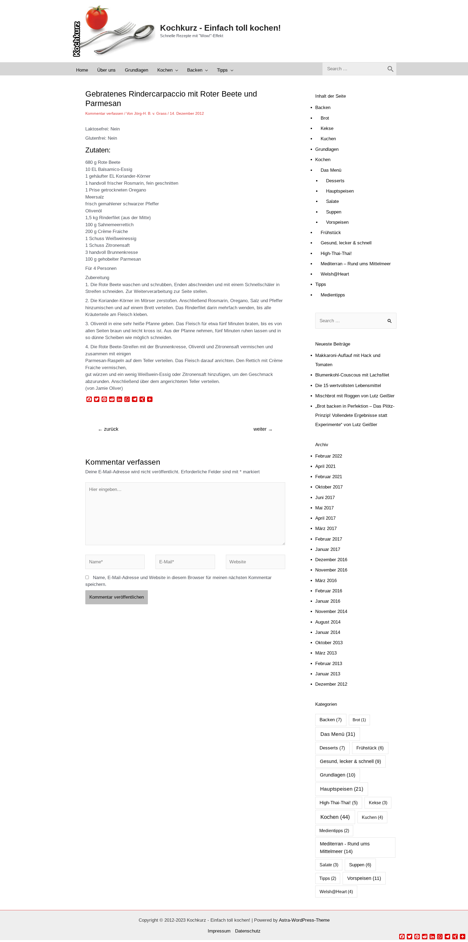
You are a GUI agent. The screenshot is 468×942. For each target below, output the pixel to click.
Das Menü (331, 170)
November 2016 (331, 570)
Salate (332, 201)
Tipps (320, 284)
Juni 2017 (325, 497)
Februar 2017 (328, 539)
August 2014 (327, 622)
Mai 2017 (324, 507)
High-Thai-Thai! (336, 253)
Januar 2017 (327, 549)
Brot (325, 118)
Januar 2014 (327, 632)
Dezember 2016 (331, 559)
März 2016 (326, 580)
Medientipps (333, 295)
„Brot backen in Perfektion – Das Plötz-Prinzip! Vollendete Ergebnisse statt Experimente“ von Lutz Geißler (355, 415)
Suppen (333, 212)
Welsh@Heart (335, 274)
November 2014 (331, 611)
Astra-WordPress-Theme (304, 920)
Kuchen (328, 138)
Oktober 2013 (329, 642)
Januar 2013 (327, 673)
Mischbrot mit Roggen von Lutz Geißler (355, 395)
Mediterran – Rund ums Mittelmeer (356, 263)
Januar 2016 (327, 601)
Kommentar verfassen (104, 113)
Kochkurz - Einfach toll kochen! (220, 27)
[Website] (255, 563)
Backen (322, 107)
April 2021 (325, 466)
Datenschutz (248, 931)
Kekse (327, 128)
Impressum (219, 931)
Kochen (322, 159)
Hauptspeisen (340, 191)
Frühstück (331, 232)
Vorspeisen (337, 222)
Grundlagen (327, 149)
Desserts (335, 180)
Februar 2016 (328, 590)
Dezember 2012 (331, 684)
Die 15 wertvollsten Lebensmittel (348, 385)
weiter (263, 429)
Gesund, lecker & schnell (346, 242)
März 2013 (326, 653)
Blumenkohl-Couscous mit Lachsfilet (352, 375)
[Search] (390, 69)
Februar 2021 (328, 476)
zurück (108, 429)
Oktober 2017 (329, 487)
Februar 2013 (328, 663)
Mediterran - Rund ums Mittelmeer (345, 847)
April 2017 (325, 518)
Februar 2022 (328, 456)
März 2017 (326, 528)
